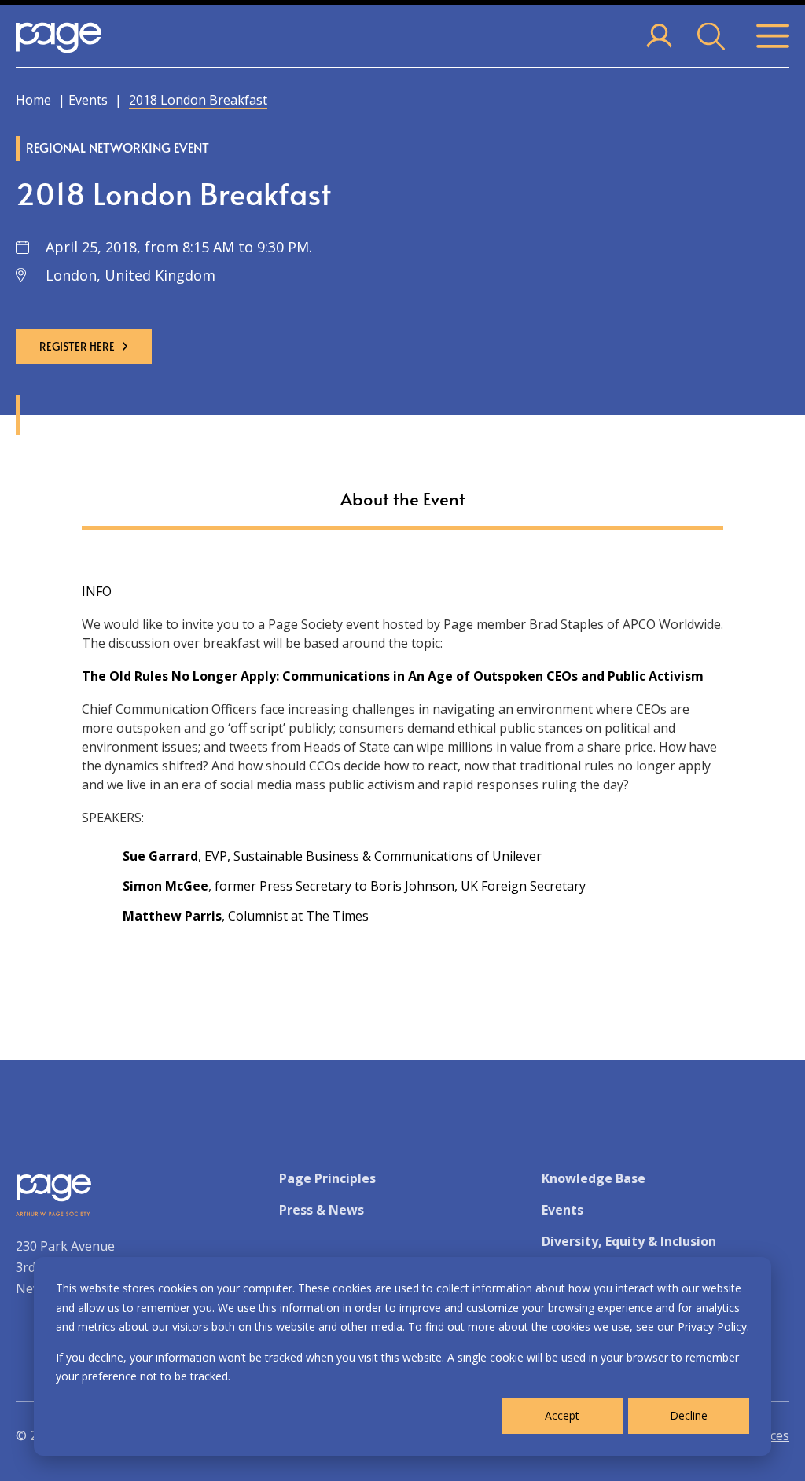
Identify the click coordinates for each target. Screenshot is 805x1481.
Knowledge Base (593, 1178)
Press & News (321, 1209)
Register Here (77, 346)
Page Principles (327, 1178)
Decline (689, 1415)
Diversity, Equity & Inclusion (629, 1241)
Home (33, 99)
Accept (562, 1415)
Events (88, 99)
